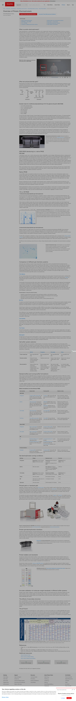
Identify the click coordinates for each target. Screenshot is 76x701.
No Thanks (63, 698)
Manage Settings (5, 697)
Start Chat (69, 698)
